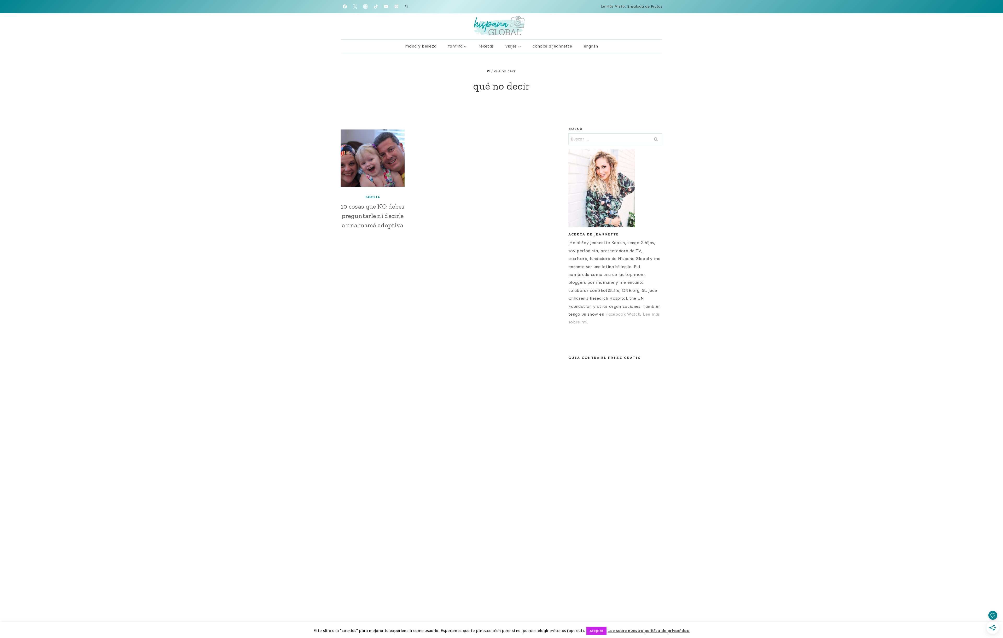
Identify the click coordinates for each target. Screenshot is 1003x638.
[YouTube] (386, 6)
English (591, 46)
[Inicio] (488, 71)
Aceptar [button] (596, 631)
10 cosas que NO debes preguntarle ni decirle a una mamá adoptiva (373, 216)
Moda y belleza (420, 46)
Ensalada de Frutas (644, 6)
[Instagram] (365, 6)
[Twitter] (355, 6)
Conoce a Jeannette (552, 46)
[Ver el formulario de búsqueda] (406, 6)
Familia (372, 197)
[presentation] (373, 158)
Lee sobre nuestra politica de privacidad (649, 630)
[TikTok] (376, 6)
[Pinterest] (396, 6)
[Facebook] (345, 6)
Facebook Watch (622, 314)
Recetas (486, 46)
